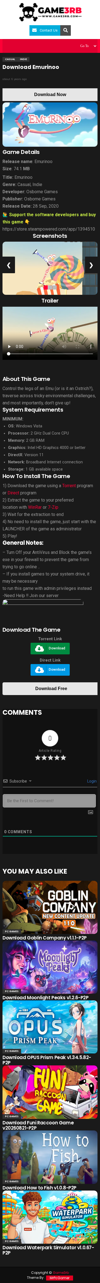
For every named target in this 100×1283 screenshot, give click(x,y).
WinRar (35, 507)
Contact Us (49, 30)
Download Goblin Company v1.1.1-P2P (44, 938)
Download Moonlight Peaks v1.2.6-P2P (45, 997)
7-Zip (53, 507)
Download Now (50, 94)
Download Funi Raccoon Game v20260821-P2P (38, 1125)
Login (91, 781)
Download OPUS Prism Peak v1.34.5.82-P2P (46, 1060)
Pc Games (12, 931)
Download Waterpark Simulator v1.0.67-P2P (48, 1250)
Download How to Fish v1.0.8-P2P (39, 1187)
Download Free (51, 688)
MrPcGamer (59, 1278)
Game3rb (61, 1272)
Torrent (69, 485)
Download (57, 648)
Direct (13, 492)
